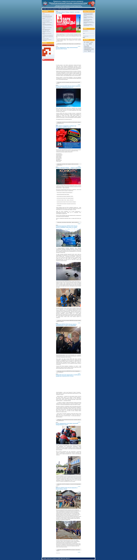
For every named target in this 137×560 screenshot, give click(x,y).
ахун (84, 42)
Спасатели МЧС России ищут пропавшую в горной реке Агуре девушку (88, 20)
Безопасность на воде (45, 38)
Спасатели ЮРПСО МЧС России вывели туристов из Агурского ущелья (89, 22)
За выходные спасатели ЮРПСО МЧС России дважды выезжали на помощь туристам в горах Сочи (88, 14)
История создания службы (46, 14)
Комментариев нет (68, 44)
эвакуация (85, 51)
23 (46, 53)
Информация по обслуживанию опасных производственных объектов (47, 24)
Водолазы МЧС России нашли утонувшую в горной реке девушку (88, 17)
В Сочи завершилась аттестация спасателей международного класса (67, 424)
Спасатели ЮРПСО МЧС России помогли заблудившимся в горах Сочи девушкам (66, 325)
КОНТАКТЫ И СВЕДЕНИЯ (46, 21)
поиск (85, 45)
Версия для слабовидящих (48, 59)
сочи (87, 45)
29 (44, 55)
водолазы (87, 42)
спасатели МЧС (88, 47)
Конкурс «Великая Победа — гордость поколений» (68, 167)
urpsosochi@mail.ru (59, 213)
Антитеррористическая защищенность (47, 35)
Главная (43, 13)
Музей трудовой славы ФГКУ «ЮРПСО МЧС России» (46, 29)
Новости (43, 26)
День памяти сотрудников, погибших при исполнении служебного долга (66, 126)
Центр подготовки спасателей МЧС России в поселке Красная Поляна (47, 16)
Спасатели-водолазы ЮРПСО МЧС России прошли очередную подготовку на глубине (66, 226)
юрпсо (89, 51)
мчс (90, 44)
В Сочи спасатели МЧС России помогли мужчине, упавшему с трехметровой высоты (68, 86)
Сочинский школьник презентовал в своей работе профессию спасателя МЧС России (68, 375)
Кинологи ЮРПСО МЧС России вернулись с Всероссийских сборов (67, 488)
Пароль (84, 33)
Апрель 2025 (48, 45)
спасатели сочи (89, 49)
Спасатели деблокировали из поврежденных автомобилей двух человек (88, 25)
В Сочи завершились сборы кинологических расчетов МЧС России (67, 48)
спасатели (86, 46)
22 (44, 53)
